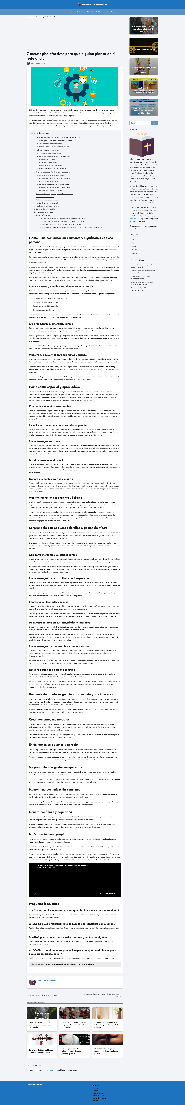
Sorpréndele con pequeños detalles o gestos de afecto (53, 172)
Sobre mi (96, 1101)
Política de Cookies (98, 1096)
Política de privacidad (99, 1098)
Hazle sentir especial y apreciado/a (47, 150)
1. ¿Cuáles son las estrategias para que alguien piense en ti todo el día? (63, 218)
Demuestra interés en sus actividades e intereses (54, 184)
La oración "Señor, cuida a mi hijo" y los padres (43, 995)
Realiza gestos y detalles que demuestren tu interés (55, 140)
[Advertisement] (75, 31)
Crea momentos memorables (45, 197)
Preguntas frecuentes (43, 215)
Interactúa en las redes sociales (49, 181)
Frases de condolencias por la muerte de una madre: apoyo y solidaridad (102, 995)
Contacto (95, 1091)
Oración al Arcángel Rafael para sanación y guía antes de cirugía (144, 289)
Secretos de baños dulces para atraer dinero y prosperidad (142, 266)
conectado (49, 1070)
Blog (112, 12)
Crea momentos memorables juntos (50, 143)
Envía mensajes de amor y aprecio (47, 200)
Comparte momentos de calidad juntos (51, 175)
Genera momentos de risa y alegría (50, 165)
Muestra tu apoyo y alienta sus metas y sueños (54, 147)
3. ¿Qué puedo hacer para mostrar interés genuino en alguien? (60, 224)
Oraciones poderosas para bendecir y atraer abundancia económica (143, 283)
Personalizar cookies (99, 1093)
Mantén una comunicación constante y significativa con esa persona (58, 137)
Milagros (105, 12)
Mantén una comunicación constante (47, 206)
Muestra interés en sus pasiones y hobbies (52, 168)
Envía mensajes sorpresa (47, 159)
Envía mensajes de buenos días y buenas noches (55, 187)
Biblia (98, 12)
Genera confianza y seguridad (45, 209)
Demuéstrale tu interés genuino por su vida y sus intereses (54, 194)
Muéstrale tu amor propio (45, 212)
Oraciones (80, 12)
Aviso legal (96, 1088)
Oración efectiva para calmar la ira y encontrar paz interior (142, 277)
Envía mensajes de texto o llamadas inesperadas (54, 178)
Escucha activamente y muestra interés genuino (54, 156)
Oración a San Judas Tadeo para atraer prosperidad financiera (143, 272)
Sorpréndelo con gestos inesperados (47, 203)
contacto (133, 218)
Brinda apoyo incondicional (48, 162)
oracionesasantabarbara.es (38, 63)
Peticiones (90, 12)
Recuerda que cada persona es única (51, 190)
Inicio (72, 12)
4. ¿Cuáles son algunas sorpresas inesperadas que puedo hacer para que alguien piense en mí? (71, 227)
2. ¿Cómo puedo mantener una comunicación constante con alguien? (62, 221)
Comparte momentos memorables (50, 153)
